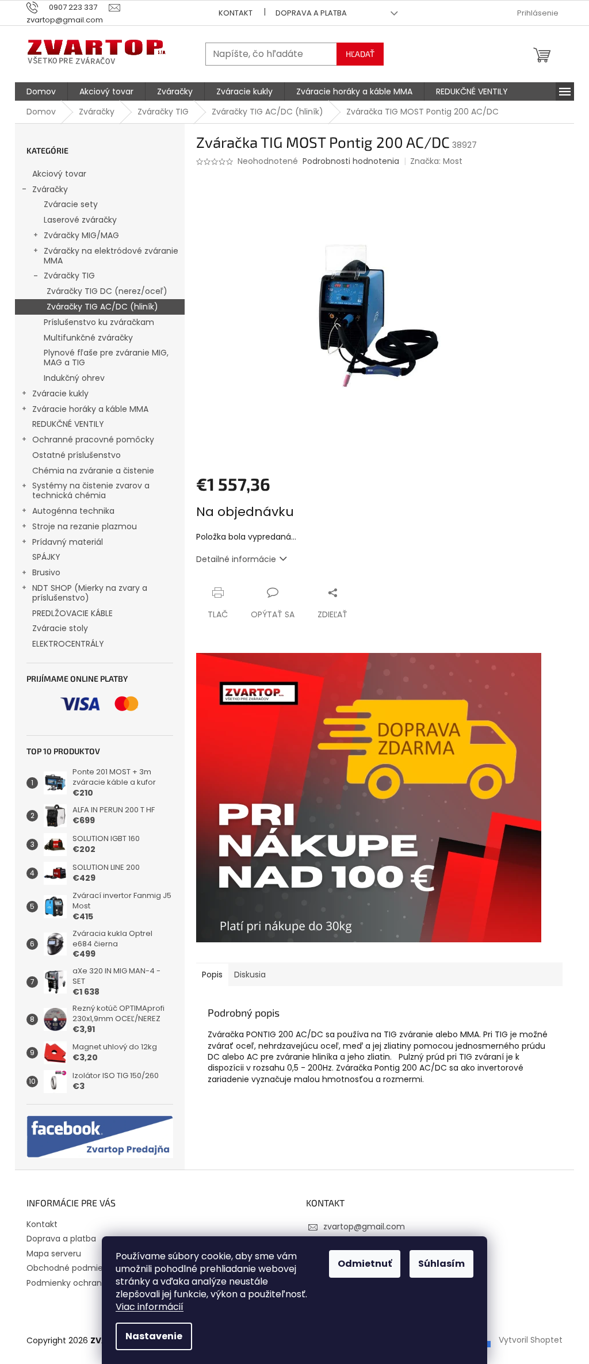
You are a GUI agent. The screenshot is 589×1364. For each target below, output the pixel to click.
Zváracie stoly (60, 628)
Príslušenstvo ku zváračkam (99, 322)
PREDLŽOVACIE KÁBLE (72, 613)
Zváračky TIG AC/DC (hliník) (102, 306)
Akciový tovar (59, 173)
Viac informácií (149, 1306)
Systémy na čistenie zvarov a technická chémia (91, 490)
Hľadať (360, 54)
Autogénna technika (73, 511)
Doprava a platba (311, 12)
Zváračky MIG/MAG (81, 235)
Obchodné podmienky (71, 1268)
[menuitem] (41, 91)
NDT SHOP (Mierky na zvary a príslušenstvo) (89, 592)
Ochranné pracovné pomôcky (93, 439)
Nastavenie (153, 1336)
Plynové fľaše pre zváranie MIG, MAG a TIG (106, 357)
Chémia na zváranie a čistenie (93, 470)
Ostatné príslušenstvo (76, 455)
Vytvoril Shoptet (531, 1340)
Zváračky (50, 189)
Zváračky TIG (69, 275)
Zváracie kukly (60, 393)
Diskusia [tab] (250, 974)
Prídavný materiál (67, 542)
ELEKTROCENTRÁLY (68, 643)
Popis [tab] (212, 974)
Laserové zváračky (80, 220)
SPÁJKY (46, 557)
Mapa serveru (53, 1253)
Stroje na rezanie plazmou (84, 526)
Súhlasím (441, 1263)
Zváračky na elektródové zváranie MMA (111, 255)
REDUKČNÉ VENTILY (68, 424)
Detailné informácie (236, 559)
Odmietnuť (365, 1263)
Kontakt (236, 12)
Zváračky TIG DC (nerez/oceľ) (107, 291)
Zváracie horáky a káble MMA (90, 409)
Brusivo (46, 572)
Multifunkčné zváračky (88, 337)
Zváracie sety (71, 204)
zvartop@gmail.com (364, 1226)
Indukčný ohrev (74, 378)
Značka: (436, 161)
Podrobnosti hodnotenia (351, 161)
